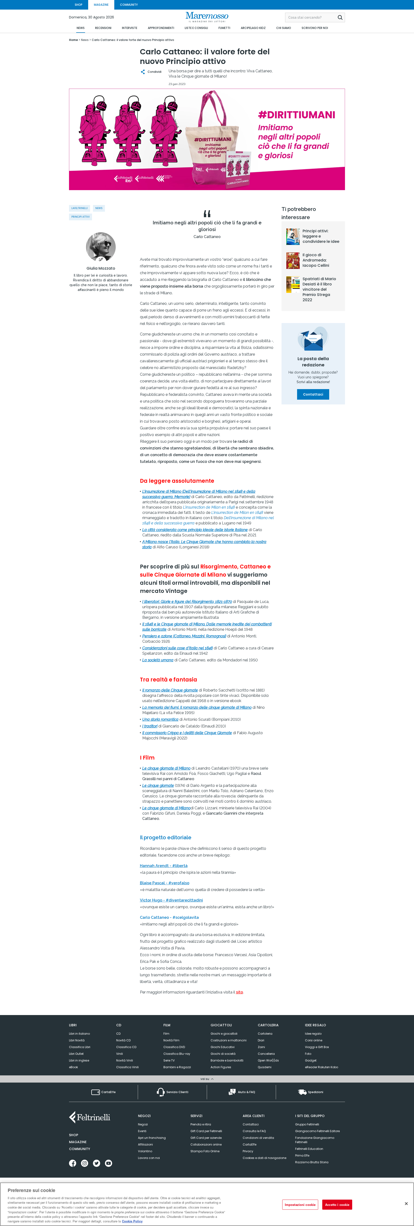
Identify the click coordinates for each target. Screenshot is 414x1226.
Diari (261, 1040)
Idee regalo (313, 1034)
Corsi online (313, 1040)
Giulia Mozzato (100, 268)
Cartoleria (265, 1034)
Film (166, 1034)
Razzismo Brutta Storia (311, 1162)
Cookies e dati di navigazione (264, 1158)
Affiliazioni (145, 1144)
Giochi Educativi (223, 1047)
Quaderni (264, 1067)
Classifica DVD (174, 1047)
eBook (73, 1067)
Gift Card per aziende (206, 1138)
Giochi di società (223, 1054)
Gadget (310, 1060)
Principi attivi (80, 217)
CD (118, 1034)
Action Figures (221, 1067)
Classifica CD (126, 1047)
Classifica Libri (79, 1047)
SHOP (78, 5)
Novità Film (171, 1040)
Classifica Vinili (127, 1067)
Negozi (143, 1124)
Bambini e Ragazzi (177, 1067)
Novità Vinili (124, 1060)
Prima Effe (302, 1155)
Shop (73, 1135)
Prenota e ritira (200, 1124)
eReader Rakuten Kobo (321, 1067)
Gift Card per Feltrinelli (206, 1131)
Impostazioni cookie (300, 1204)
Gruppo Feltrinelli (307, 1124)
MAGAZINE (101, 5)
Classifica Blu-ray (176, 1054)
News (99, 208)
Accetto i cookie (337, 1204)
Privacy (248, 1151)
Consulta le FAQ (254, 1131)
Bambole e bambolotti (227, 1060)
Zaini (261, 1047)
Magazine (77, 1142)
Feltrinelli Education (309, 1149)
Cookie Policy (132, 1221)
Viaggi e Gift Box (317, 1047)
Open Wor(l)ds (268, 1060)
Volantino (145, 1151)
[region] (207, 1204)
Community (79, 1149)
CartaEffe (249, 1144)
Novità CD (123, 1040)
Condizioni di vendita (258, 1138)
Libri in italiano (79, 1034)
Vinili (119, 1054)
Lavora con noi (149, 1158)
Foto (308, 1054)
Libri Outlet (76, 1054)
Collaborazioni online (206, 1144)
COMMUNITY (129, 5)
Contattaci (313, 394)
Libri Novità (77, 1040)
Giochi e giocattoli (224, 1034)
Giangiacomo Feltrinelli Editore (317, 1131)
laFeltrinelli (79, 208)
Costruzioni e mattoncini (229, 1040)
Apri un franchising (152, 1138)
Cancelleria (266, 1054)
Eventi (142, 1131)
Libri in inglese (79, 1060)
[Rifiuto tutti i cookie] (406, 1203)
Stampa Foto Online (204, 1151)
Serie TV (169, 1060)
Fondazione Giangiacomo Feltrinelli (314, 1140)
